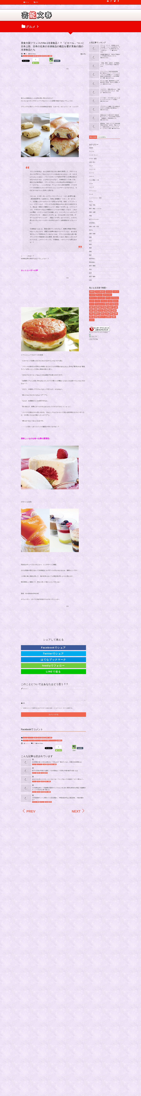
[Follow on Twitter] (115, 1)
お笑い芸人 (92, 162)
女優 (116, 307)
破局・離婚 (92, 265)
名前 (24, 703)
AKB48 (91, 148)
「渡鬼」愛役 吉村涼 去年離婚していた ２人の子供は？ (110, 63)
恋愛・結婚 (92, 233)
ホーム (27, 2)
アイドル (91, 151)
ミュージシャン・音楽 (95, 198)
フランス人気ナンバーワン (48, 740)
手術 (91, 313)
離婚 (114, 317)
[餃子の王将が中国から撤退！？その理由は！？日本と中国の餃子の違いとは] (26, 774)
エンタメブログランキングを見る (98, 332)
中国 (112, 304)
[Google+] (111, 1)
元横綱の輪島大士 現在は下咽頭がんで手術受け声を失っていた (110, 55)
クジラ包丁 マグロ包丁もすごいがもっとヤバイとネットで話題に (110, 98)
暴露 (90, 248)
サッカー (99, 295)
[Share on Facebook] (118, 1)
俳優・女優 (92, 212)
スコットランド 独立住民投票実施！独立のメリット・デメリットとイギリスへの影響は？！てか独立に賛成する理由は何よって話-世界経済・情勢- (110, 75)
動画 (100, 307)
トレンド (91, 187)
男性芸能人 (92, 262)
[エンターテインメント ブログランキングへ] (99, 330)
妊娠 (95, 310)
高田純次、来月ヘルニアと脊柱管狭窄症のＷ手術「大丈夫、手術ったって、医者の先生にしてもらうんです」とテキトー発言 (110, 126)
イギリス (115, 291)
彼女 (110, 310)
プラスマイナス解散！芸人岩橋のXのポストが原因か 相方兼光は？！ (110, 107)
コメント (25, 688)
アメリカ (108, 291)
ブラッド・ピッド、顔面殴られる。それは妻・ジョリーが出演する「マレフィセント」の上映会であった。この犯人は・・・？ (110, 48)
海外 (35, 55)
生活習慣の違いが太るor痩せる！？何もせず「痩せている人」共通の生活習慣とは (57, 762)
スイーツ (30, 55)
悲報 (90, 237)
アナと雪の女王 (100, 291)
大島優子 (110, 307)
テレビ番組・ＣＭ (94, 180)
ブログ (110, 301)
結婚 (95, 317)
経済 (43, 55)
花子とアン (102, 317)
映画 (90, 244)
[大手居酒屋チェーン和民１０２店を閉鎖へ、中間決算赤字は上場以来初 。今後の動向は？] (26, 801)
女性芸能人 (92, 223)
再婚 (95, 307)
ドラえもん (115, 298)
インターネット (93, 155)
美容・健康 (49, 55)
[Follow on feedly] (108, 1)
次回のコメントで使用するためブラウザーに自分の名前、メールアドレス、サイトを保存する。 (48, 708)
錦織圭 (109, 317)
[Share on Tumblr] (58, 61)
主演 (116, 304)
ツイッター (101, 298)
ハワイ (97, 301)
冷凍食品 (59, 740)
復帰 (114, 310)
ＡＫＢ (92, 320)
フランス (38, 740)
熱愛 (116, 313)
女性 (91, 310)
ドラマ (91, 183)
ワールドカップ (100, 304)
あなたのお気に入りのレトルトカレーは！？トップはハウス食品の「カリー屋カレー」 (58, 779)
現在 (91, 317)
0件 (26, 53)
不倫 (107, 304)
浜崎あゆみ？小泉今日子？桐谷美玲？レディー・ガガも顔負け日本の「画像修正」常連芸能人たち (110, 116)
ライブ (92, 304)
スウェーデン (107, 295)
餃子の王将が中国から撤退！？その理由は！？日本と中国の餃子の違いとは (55, 770)
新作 (102, 313)
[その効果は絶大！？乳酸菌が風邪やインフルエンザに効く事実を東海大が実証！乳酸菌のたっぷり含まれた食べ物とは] (26, 790)
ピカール (32, 740)
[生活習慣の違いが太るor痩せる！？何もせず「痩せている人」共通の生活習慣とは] (26, 763)
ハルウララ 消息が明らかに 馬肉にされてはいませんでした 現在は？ (110, 91)
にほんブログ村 (93, 339)
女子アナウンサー (94, 219)
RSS (37, 2)
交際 (91, 307)
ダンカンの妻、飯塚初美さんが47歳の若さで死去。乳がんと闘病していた (110, 82)
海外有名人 (92, 258)
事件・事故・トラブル (95, 208)
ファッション (93, 190)
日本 (107, 313)
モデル (91, 201)
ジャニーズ (92, 169)
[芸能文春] (36, 16)
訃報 (90, 280)
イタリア (92, 295)
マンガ (91, 194)
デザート (26, 740)
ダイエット (93, 298)
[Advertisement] (53, 83)
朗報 (90, 251)
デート (108, 298)
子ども (100, 310)
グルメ (25, 55)
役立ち (91, 230)
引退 (105, 310)
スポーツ (91, 176)
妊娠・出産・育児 (94, 226)
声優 (90, 215)
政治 (90, 240)
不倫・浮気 (92, 205)
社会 (39, 55)
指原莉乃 (96, 313)
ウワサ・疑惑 (36, 801)
